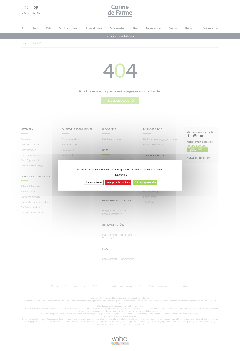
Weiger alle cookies (118, 182)
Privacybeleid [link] (120, 174)
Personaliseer (94, 182)
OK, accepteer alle (145, 182)
